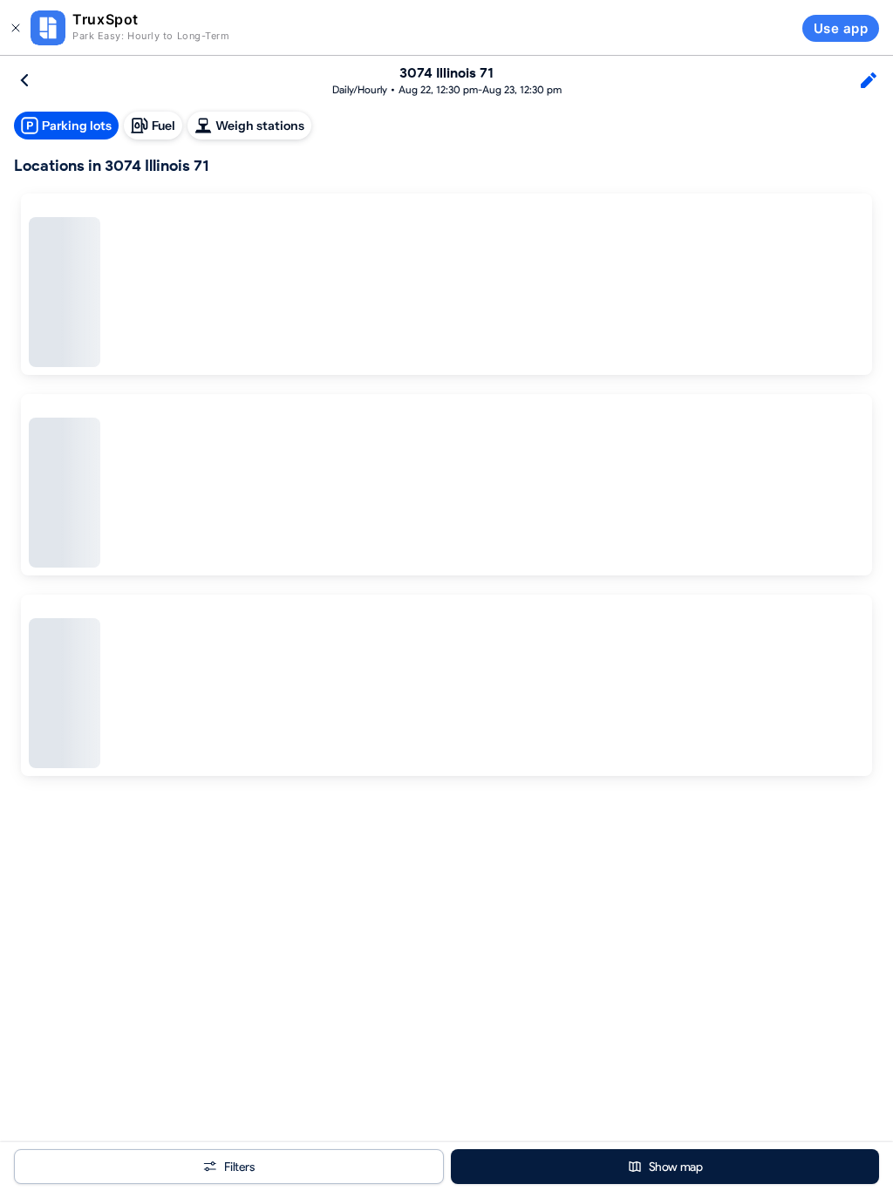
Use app (841, 28)
